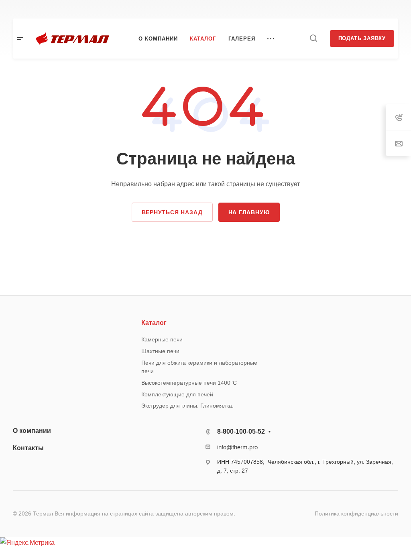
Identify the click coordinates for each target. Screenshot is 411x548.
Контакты (28, 447)
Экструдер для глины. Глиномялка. (187, 405)
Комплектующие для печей (177, 394)
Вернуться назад (172, 212)
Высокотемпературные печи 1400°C (189, 383)
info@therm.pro (237, 447)
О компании (32, 430)
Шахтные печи (160, 351)
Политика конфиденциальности (356, 513)
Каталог (154, 322)
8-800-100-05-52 (241, 431)
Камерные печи (162, 339)
